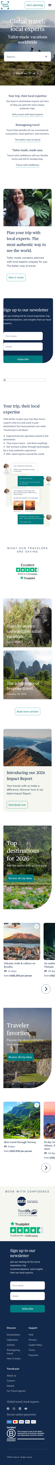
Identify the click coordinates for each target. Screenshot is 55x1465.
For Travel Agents (16, 1390)
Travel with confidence (27, 164)
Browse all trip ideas (20, 878)
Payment (33, 1355)
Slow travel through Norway (20, 1142)
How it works (14, 1358)
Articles (11, 1344)
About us (11, 1375)
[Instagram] (14, 1409)
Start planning (35, 5)
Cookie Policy (35, 1344)
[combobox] (25, 56)
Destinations (13, 1334)
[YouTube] (26, 1409)
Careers (11, 1380)
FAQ (31, 1334)
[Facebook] (8, 1409)
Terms (32, 1350)
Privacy (33, 1339)
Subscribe (23, 359)
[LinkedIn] (20, 1409)
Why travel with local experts (27, 114)
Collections (12, 1339)
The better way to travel (27, 139)
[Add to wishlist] (36, 926)
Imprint (10, 1385)
